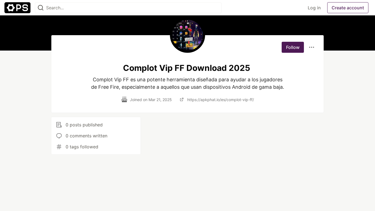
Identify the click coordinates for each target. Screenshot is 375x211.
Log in (314, 7)
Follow (293, 47)
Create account (348, 7)
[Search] (40, 8)
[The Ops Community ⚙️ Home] (17, 7)
